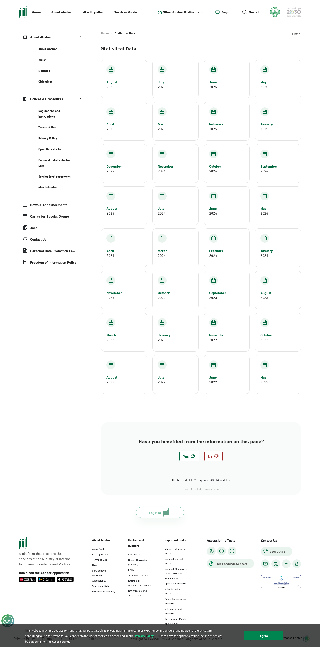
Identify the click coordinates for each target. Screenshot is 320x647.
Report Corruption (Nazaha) (138, 562)
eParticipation (93, 12)
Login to (155, 512)
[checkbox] (189, 456)
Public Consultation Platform (175, 600)
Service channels (138, 575)
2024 (110, 170)
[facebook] (286, 564)
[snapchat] (296, 564)
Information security (103, 591)
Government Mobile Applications (175, 620)
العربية (226, 12)
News (95, 564)
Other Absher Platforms (181, 12)
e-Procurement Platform (173, 610)
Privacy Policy (100, 554)
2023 (110, 297)
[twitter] (275, 563)
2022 (213, 339)
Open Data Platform (175, 583)
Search (254, 12)
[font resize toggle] (221, 551)
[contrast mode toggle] (211, 551)
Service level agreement (99, 572)
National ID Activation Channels (139, 582)
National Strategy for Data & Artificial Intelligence (176, 573)
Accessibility (99, 580)
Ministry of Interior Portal (175, 550)
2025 (110, 86)
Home (36, 12)
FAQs (131, 569)
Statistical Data (100, 585)
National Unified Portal (174, 560)
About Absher (61, 12)
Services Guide (125, 12)
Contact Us (134, 554)
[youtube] (265, 564)
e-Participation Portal (173, 590)
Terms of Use (99, 559)
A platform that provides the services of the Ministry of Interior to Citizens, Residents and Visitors (44, 558)
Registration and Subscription (137, 592)
